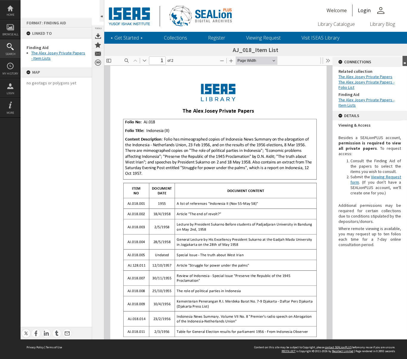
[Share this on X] (26, 330)
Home (10, 15)
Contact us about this (98, 53)
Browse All (10, 34)
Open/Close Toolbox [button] (102, 11)
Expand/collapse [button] (405, 61)
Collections (175, 38)
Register (216, 38)
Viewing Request (263, 38)
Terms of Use (54, 347)
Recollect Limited (342, 351)
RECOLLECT (289, 351)
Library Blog (382, 24)
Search (10, 54)
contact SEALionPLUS (338, 347)
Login (10, 93)
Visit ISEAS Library (320, 38)
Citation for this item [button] (98, 62)
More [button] (10, 113)
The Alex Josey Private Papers (365, 76)
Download (98, 36)
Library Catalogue (336, 24)
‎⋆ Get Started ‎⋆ (126, 38)
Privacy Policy (35, 347)
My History (10, 73)
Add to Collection (98, 44)
